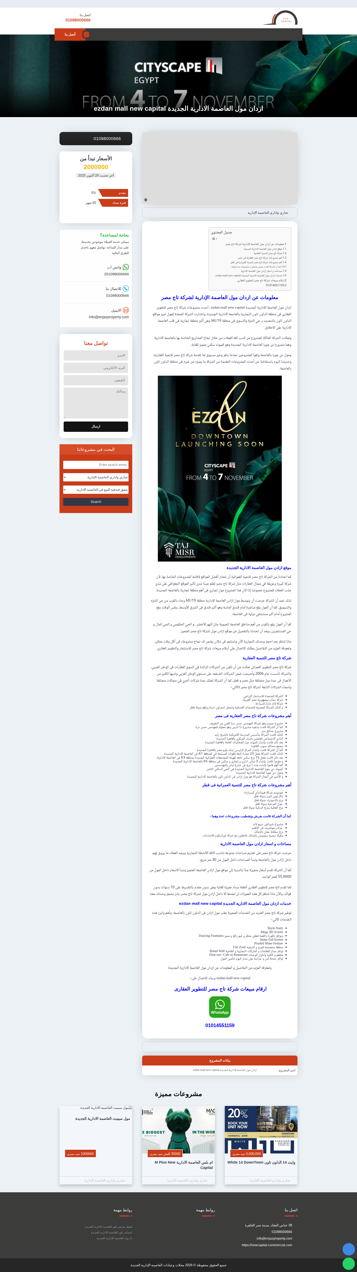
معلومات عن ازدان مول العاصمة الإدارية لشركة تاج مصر (254, 244)
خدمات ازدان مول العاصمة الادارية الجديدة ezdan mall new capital (248, 276)
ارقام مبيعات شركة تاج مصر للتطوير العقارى (260, 280)
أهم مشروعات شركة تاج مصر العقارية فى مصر (259, 258)
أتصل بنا (70, 34)
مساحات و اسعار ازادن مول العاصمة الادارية (261, 271)
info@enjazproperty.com (109, 317)
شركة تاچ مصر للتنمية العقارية (268, 253)
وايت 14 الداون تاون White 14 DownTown (261, 1162)
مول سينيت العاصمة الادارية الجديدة (102, 1118)
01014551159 (275, 285)
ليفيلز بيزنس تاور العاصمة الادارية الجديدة (108, 1226)
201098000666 (116, 274)
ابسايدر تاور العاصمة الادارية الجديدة (111, 1232)
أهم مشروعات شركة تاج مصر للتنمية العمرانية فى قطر (256, 262)
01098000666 (108, 138)
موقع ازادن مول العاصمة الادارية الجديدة (262, 249)
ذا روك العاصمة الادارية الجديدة (114, 1238)
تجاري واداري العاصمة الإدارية (268, 212)
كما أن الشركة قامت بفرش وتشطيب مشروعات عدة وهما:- (256, 267)
